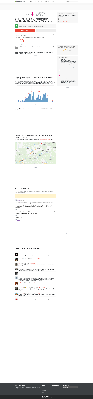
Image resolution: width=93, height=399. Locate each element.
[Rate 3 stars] (67, 50)
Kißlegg (48, 139)
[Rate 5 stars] (71, 50)
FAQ (42, 1)
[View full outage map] (35, 153)
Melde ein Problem (25, 30)
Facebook (54, 388)
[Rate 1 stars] (64, 50)
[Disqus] (35, 211)
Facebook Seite (62, 19)
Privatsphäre (47, 1)
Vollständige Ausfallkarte (46, 30)
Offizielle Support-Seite (63, 21)
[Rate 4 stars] (69, 50)
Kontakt (52, 1)
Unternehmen (36, 1)
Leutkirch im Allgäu (43, 139)
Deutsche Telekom (27, 3)
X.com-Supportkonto (63, 18)
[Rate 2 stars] (66, 50)
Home (31, 1)
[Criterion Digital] (46, 396)
